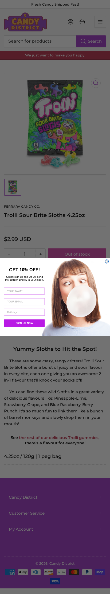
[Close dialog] (107, 261)
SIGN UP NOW (24, 323)
